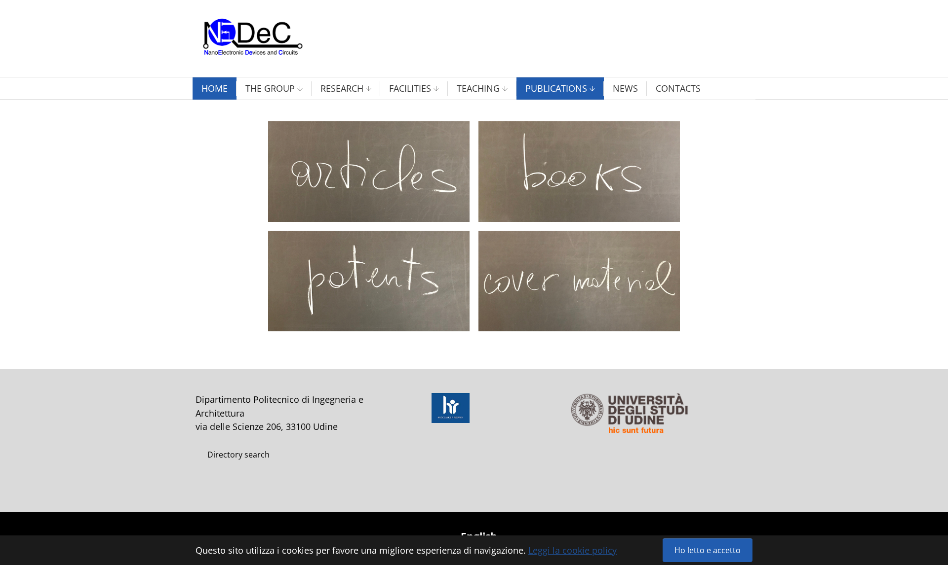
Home (214, 88)
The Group (270, 88)
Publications (556, 88)
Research (341, 88)
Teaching (478, 88)
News (625, 88)
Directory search (238, 454)
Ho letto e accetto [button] (707, 550)
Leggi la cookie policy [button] (572, 550)
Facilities (410, 88)
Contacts (678, 88)
